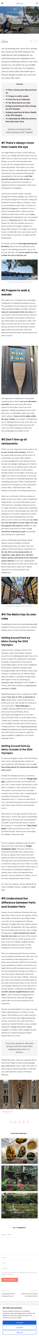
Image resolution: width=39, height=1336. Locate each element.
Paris (30, 12)
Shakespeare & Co (16, 220)
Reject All (20, 1332)
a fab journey (19, 3)
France (23, 12)
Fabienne (4, 42)
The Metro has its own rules (19, 103)
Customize (19, 1327)
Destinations (12, 12)
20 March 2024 (19, 27)
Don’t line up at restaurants (19, 99)
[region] (19, 1320)
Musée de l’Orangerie (9, 208)
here (3, 890)
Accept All (19, 1323)
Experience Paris (15, 1049)
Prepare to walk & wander (18, 96)
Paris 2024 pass (22, 706)
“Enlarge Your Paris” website (21, 1027)
